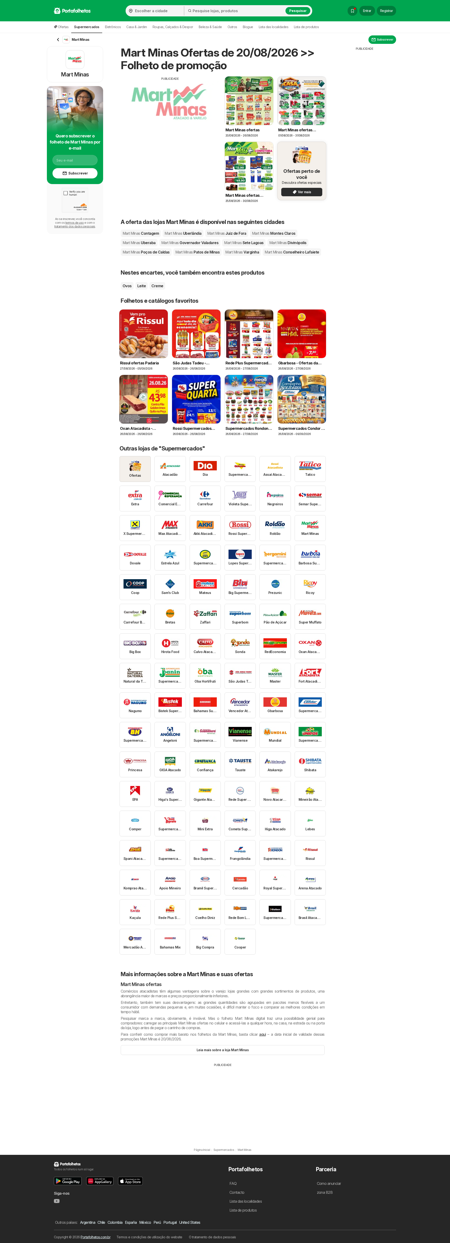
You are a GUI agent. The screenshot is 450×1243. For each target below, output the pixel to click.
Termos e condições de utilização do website (149, 1237)
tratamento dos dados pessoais (74, 226)
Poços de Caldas (146, 252)
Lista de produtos (306, 27)
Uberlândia (183, 233)
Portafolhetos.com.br (95, 1237)
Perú (157, 1222)
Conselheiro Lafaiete (292, 252)
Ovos (127, 285)
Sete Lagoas (244, 242)
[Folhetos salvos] (352, 11)
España (131, 1222)
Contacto (236, 1192)
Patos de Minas (197, 252)
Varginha (242, 252)
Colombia (115, 1222)
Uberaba (139, 242)
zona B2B (325, 1192)
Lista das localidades (273, 27)
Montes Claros (274, 233)
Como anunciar (329, 1183)
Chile (101, 1222)
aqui (262, 1034)
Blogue (248, 27)
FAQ (232, 1183)
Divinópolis (288, 242)
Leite (141, 285)
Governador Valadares (189, 242)
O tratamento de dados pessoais (212, 1237)
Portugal (170, 1222)
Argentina (87, 1222)
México (145, 1222)
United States (189, 1222)
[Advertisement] (170, 114)
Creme (157, 285)
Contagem (141, 233)
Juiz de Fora (226, 233)
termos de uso (74, 222)
